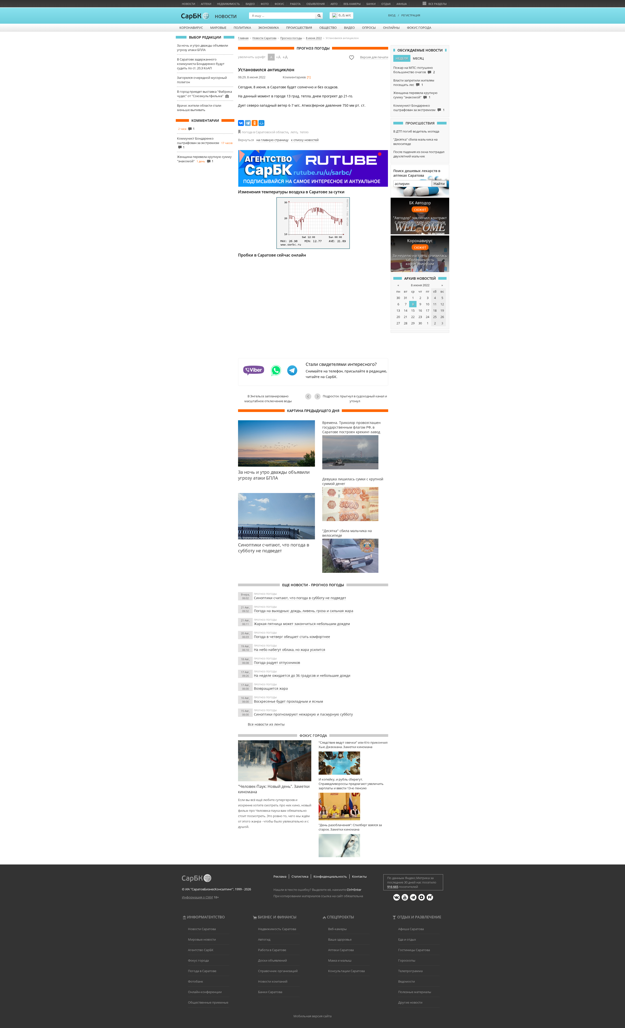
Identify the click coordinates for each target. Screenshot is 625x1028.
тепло (304, 132)
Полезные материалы (414, 992)
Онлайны (391, 27)
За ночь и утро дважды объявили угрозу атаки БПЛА (202, 47)
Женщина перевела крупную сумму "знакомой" (415, 95)
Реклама (279, 876)
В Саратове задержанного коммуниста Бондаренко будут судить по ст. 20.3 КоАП (200, 63)
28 (405, 323)
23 (420, 317)
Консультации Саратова (346, 971)
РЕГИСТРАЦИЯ (410, 15)
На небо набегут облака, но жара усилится (289, 649)
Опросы (369, 27)
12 (442, 304)
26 (442, 317)
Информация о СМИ (197, 897)
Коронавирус (191, 27)
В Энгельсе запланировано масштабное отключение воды (268, 398)
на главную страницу (272, 140)
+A (278, 57)
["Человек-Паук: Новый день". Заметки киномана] (274, 760)
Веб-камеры (352, 4)
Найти (439, 183)
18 (435, 310)
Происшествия (299, 27)
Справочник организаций (278, 971)
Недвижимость (228, 4)
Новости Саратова (202, 929)
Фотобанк (195, 981)
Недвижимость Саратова (277, 929)
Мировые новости (202, 939)
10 (427, 304)
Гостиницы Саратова (414, 950)
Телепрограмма (410, 971)
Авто (334, 4)
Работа (295, 4)
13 (398, 310)
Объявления (315, 4)
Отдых (386, 4)
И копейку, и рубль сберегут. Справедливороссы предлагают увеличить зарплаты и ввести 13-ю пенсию (351, 783)
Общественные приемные (208, 1002)
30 (398, 298)
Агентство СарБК (200, 950)
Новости (188, 4)
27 (398, 323)
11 (435, 304)
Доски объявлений (272, 960)
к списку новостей (305, 140)
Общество (328, 27)
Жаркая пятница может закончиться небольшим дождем (302, 623)
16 (420, 310)
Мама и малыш (340, 960)
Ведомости (406, 981)
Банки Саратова (270, 992)
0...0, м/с (345, 15)
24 (427, 317)
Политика (242, 27)
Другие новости (410, 1002)
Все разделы (437, 4)
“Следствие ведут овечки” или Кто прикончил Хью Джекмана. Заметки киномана (353, 744)
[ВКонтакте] (241, 123)
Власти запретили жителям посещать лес (413, 82)
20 (398, 317)
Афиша (401, 4)
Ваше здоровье (340, 939)
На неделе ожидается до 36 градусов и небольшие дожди (302, 675)
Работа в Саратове (272, 950)
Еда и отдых (407, 939)
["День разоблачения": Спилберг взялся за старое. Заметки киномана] (353, 846)
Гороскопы (406, 960)
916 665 (392, 886)
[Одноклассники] (255, 123)
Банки (370, 4)
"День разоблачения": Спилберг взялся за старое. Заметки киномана (350, 827)
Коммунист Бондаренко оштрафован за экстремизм (198, 140)
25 (435, 317)
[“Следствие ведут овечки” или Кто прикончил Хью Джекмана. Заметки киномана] (353, 763)
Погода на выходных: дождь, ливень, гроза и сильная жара (303, 610)
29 (413, 323)
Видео (250, 4)
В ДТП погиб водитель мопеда (416, 131)
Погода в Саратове (202, 971)
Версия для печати (374, 57)
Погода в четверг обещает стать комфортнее (292, 636)
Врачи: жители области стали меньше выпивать (199, 107)
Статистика (300, 876)
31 (405, 298)
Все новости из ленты (266, 724)
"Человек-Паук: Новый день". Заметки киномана (274, 789)
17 (427, 310)
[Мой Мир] (261, 123)
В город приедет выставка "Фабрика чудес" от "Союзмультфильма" (204, 93)
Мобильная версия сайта (312, 1016)
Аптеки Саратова (341, 950)
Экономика (268, 27)
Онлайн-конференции (205, 992)
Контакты (359, 876)
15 (413, 310)
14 (405, 310)
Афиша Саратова (411, 929)
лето (294, 132)
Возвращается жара (271, 688)
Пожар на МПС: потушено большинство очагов (413, 69)
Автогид (264, 939)
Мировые (218, 27)
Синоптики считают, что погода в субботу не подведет (300, 598)
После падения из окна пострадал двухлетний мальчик (418, 154)
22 (413, 317)
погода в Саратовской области (265, 132)
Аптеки (206, 4)
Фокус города (419, 27)
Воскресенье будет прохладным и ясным (288, 701)
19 (442, 310)
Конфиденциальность (330, 876)
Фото (265, 4)
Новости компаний (272, 981)
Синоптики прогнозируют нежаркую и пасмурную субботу (303, 714)
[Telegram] (248, 123)
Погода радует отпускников (277, 662)
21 (405, 317)
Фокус (279, 4)
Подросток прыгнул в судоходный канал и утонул (355, 398)
